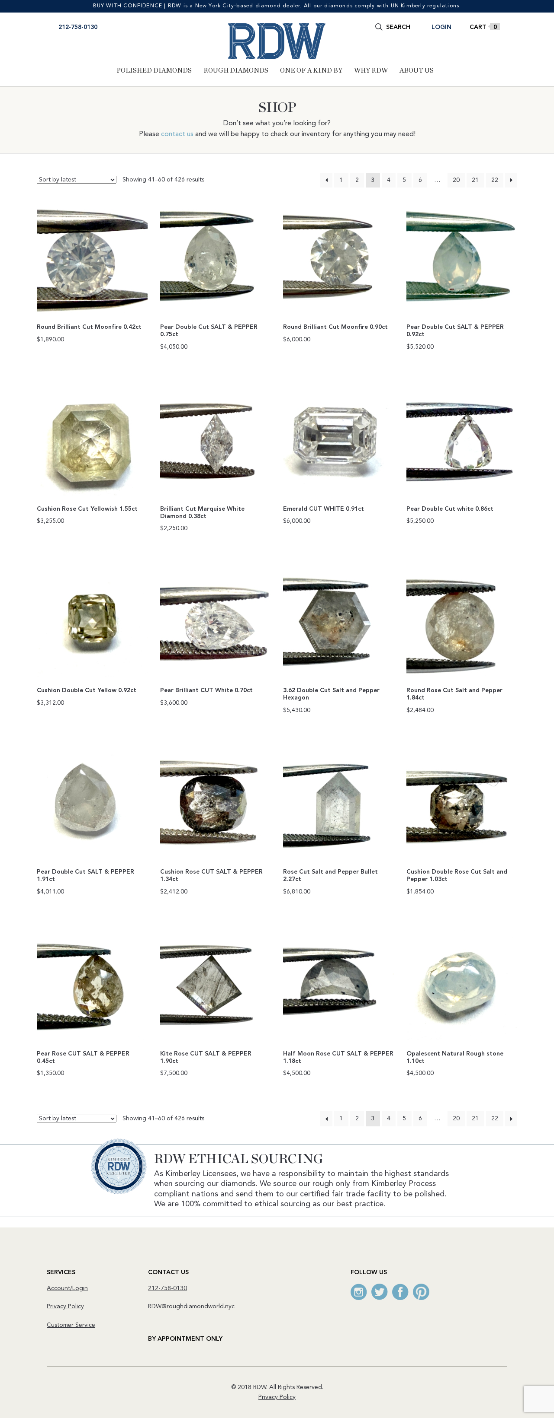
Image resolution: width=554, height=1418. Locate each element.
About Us (416, 70)
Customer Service (71, 1325)
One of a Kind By (311, 70)
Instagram (359, 1292)
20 (456, 180)
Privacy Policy (65, 1307)
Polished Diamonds (154, 70)
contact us (177, 134)
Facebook (400, 1292)
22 (494, 180)
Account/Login (67, 1288)
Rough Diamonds (235, 70)
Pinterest (421, 1292)
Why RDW (371, 70)
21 (475, 180)
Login (441, 27)
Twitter (379, 1292)
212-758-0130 (77, 27)
